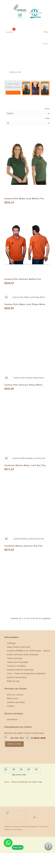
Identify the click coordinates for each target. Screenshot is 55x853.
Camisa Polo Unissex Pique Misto (23, 385)
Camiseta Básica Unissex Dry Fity (23, 546)
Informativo (12, 719)
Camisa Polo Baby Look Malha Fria (24, 198)
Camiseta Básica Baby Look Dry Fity (25, 465)
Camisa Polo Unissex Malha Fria (22, 279)
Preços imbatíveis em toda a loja (26, 782)
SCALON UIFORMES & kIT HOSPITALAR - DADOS (28, 651)
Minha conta (12, 698)
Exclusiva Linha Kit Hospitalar (20, 670)
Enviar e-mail (14, 744)
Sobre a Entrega (14, 658)
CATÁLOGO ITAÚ (15, 72)
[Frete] (39, 800)
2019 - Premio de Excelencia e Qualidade (26, 673)
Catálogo (11, 643)
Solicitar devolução (16, 702)
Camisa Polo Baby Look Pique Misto (25, 304)
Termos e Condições (16, 666)
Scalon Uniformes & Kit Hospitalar (23, 654)
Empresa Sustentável (17, 677)
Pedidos (11, 706)
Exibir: (47, 118)
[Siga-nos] (47, 800)
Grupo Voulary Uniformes (18, 647)
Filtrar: (47, 109)
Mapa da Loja (13, 681)
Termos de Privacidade (17, 662)
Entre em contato (15, 695)
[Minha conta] (27, 28)
